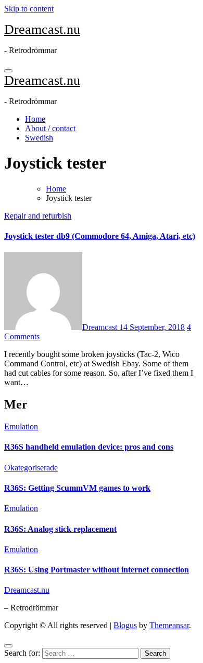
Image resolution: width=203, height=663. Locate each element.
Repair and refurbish (37, 215)
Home (35, 118)
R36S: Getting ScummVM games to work (77, 487)
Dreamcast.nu (42, 29)
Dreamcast (100, 327)
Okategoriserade (31, 467)
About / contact (50, 128)
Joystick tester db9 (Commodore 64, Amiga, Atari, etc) (99, 236)
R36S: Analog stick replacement (60, 529)
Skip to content (29, 8)
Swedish (39, 137)
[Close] (8, 645)
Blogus (125, 625)
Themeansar (169, 625)
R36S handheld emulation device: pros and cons (88, 446)
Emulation (21, 426)
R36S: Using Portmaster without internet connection (96, 569)
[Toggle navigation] (8, 70)
